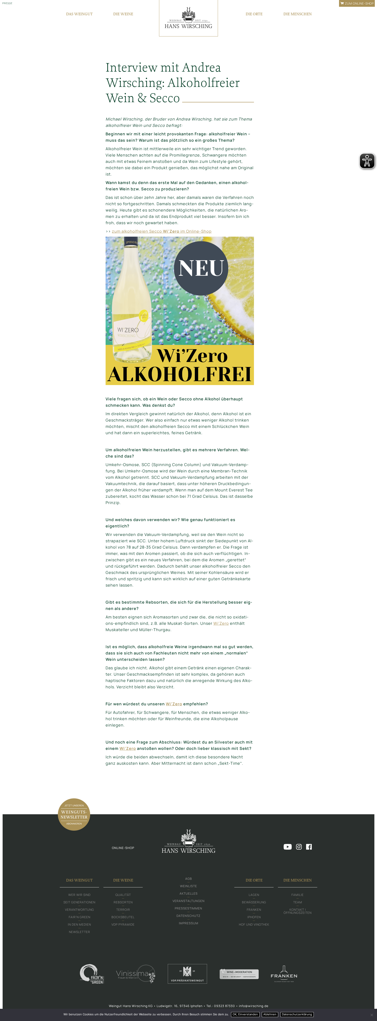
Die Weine (123, 13)
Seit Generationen (79, 902)
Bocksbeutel (123, 917)
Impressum (188, 923)
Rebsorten (123, 902)
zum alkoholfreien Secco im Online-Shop (162, 231)
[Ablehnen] (371, 1015)
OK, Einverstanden (245, 1014)
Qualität (123, 895)
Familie (297, 895)
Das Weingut (79, 13)
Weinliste (188, 886)
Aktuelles (189, 893)
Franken (254, 909)
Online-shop (123, 848)
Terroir (123, 909)
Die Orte (254, 13)
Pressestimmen (188, 908)
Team (297, 902)
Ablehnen (269, 1014)
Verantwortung (79, 909)
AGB (188, 878)
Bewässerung (254, 902)
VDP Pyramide (123, 924)
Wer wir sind (79, 895)
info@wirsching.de (253, 1006)
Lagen (254, 895)
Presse (7, 3)
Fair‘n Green (79, 917)
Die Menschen (297, 13)
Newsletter (79, 932)
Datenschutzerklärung (297, 1014)
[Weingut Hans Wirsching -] (188, 18)
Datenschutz (188, 916)
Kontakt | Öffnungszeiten (298, 911)
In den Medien (79, 924)
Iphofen (254, 917)
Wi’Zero (221, 623)
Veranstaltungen (189, 901)
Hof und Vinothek (254, 924)
